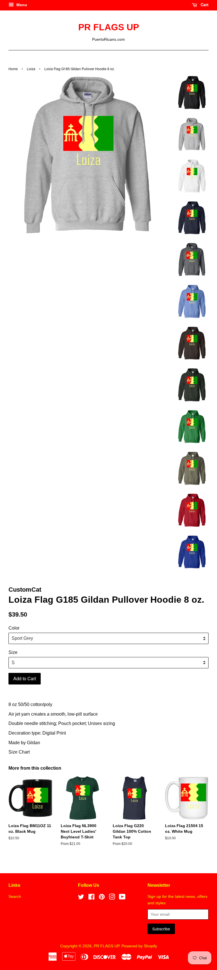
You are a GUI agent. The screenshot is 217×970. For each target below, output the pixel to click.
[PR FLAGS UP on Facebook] (91, 898)
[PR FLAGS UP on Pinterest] (102, 898)
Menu (21, 5)
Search (14, 896)
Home (13, 68)
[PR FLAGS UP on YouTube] (122, 898)
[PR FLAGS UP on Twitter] (81, 898)
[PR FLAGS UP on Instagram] (112, 898)
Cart (204, 4)
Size (13, 652)
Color (13, 628)
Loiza (31, 68)
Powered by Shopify (139, 946)
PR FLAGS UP (108, 27)
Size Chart (19, 752)
